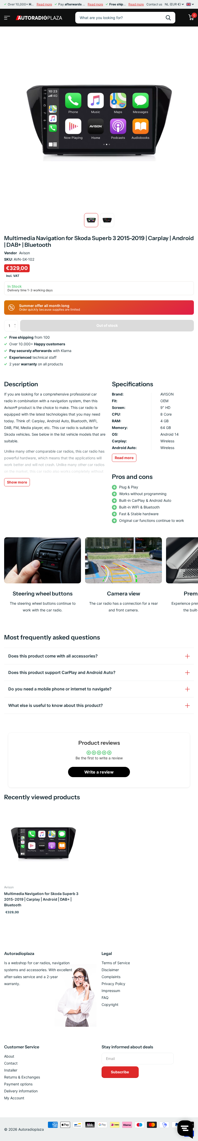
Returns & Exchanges (22, 1077)
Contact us (154, 4)
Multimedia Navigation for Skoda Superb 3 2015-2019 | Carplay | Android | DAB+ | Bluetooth (41, 899)
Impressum (111, 990)
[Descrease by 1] (16, 330)
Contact (11, 1063)
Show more (17, 482)
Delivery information (21, 1091)
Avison (24, 253)
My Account (14, 1098)
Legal (107, 953)
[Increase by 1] (16, 321)
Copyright (110, 1004)
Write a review (99, 772)
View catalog (6, 16)
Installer (10, 1070)
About (9, 1056)
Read (124, 457)
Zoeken (168, 17)
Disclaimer (110, 970)
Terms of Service (116, 963)
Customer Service (21, 1046)
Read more (44, 4)
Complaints (111, 977)
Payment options (18, 1084)
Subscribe (120, 1072)
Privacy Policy (113, 983)
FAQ (105, 997)
